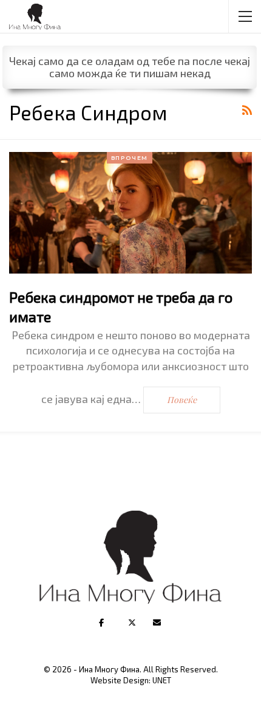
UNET (161, 680)
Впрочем (130, 157)
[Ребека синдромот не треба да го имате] (130, 213)
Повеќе (182, 399)
